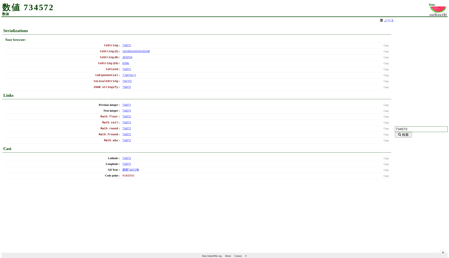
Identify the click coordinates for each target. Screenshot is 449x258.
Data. (432, 4)
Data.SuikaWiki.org (212, 255)
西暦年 (130, 169)
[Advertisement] (421, 69)
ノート (389, 20)
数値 (5, 14)
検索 (405, 135)
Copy (386, 45)
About (228, 255)
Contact (238, 255)
